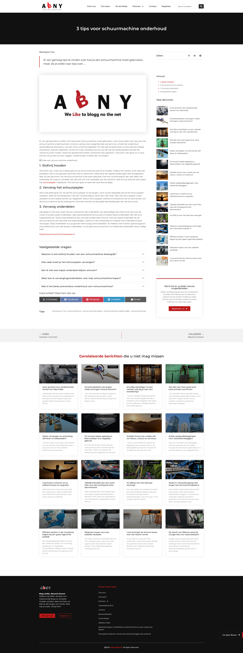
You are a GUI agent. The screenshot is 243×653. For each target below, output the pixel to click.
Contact (153, 6)
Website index (104, 623)
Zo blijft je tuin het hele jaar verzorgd (185, 215)
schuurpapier (49, 182)
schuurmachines (138, 311)
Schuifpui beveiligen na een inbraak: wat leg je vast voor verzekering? (140, 389)
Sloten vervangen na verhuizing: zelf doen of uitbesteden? (57, 437)
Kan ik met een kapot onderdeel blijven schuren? (92, 270)
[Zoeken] (201, 6)
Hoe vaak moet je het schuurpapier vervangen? (92, 262)
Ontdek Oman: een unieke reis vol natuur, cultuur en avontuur (141, 437)
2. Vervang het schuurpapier (171, 85)
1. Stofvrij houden (167, 82)
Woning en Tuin (47, 52)
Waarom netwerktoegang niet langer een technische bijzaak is (184, 484)
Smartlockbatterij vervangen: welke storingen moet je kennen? (100, 388)
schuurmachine (74, 311)
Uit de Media (121, 6)
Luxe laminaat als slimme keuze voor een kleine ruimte (142, 533)
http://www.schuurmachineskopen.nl (57, 234)
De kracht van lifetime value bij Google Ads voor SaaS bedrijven (184, 533)
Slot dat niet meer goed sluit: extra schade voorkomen (182, 388)
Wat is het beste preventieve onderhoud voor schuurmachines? (92, 286)
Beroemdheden (105, 614)
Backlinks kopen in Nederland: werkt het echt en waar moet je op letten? (125, 628)
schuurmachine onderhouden (117, 311)
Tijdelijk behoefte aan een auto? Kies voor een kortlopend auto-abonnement (185, 206)
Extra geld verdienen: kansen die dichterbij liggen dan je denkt (124, 634)
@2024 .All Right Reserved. (121, 647)
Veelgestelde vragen (168, 92)
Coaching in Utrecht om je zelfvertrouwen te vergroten (55, 484)
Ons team (105, 6)
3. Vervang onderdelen (169, 88)
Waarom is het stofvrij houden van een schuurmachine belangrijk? (92, 254)
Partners (136, 6)
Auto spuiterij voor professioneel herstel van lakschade (58, 388)
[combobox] (187, 6)
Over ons (91, 6)
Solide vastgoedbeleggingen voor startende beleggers (182, 437)
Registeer (166, 6)
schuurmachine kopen (92, 311)
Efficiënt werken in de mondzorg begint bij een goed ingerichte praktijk (58, 534)
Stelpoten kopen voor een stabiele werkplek (97, 533)
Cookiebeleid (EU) (105, 605)
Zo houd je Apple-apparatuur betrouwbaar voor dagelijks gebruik (98, 438)
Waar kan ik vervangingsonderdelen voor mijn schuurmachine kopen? (92, 278)
